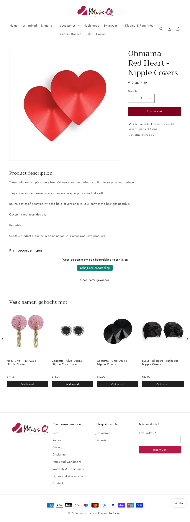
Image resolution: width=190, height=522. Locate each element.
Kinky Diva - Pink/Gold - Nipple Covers (22, 362)
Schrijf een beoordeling (95, 268)
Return (57, 440)
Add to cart (27, 383)
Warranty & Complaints (68, 469)
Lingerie (101, 440)
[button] (48, 26)
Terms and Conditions (67, 462)
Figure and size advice (68, 476)
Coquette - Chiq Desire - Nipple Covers (113, 362)
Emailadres (147, 433)
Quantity (132, 91)
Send (56, 433)
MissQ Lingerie (88, 513)
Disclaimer (60, 454)
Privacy (57, 447)
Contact (58, 483)
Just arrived (103, 433)
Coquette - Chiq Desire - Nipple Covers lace (67, 362)
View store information (141, 135)
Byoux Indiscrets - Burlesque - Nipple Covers (161, 362)
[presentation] (2, 339)
